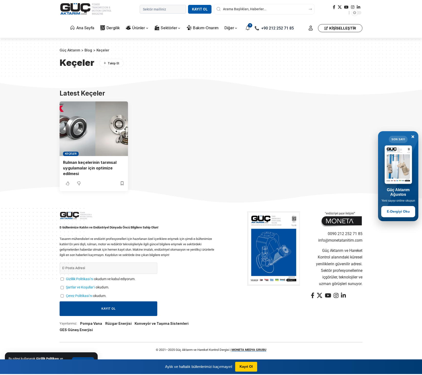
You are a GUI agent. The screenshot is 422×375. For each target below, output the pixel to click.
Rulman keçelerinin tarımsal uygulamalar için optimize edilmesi (89, 168)
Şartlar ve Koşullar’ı (80, 287)
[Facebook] (334, 7)
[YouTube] (346, 7)
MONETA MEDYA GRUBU (249, 350)
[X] (340, 7)
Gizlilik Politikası (47, 358)
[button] (310, 28)
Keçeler (71, 153)
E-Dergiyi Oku (398, 211)
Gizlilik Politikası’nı (79, 279)
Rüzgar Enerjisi (118, 323)
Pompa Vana (91, 323)
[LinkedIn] (358, 7)
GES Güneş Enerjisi (76, 330)
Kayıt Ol (200, 9)
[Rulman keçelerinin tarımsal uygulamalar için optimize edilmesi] (94, 128)
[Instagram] (353, 7)
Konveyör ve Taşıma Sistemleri (162, 323)
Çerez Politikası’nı (79, 296)
